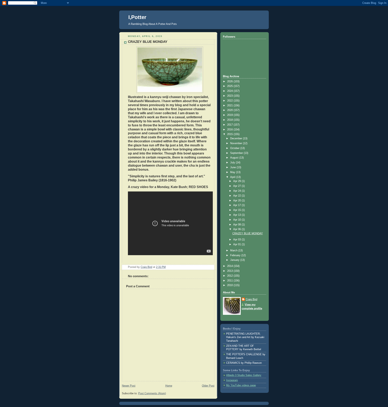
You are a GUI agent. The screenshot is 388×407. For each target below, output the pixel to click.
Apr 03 (237, 239)
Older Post (208, 385)
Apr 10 (237, 219)
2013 (230, 271)
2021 (230, 105)
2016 (230, 129)
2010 (230, 285)
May (233, 172)
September (237, 153)
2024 (230, 91)
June (233, 167)
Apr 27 (237, 186)
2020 (230, 110)
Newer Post (128, 385)
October (235, 148)
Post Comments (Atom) (152, 393)
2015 (230, 134)
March (234, 250)
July (233, 162)
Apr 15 (237, 210)
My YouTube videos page (241, 385)
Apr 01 (237, 244)
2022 (230, 100)
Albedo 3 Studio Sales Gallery (243, 375)
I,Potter (137, 17)
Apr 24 (237, 190)
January (235, 260)
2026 (230, 81)
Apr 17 (237, 205)
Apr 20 (237, 200)
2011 (230, 280)
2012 (230, 275)
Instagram (232, 380)
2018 (230, 119)
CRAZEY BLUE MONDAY (247, 233)
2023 (230, 95)
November (236, 143)
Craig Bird (251, 299)
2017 (230, 124)
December (236, 138)
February (235, 255)
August (234, 157)
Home (168, 385)
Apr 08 (237, 224)
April (233, 177)
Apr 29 (237, 181)
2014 (230, 266)
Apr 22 (237, 195)
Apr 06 (237, 229)
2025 (230, 86)
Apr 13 (237, 215)
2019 (230, 115)
